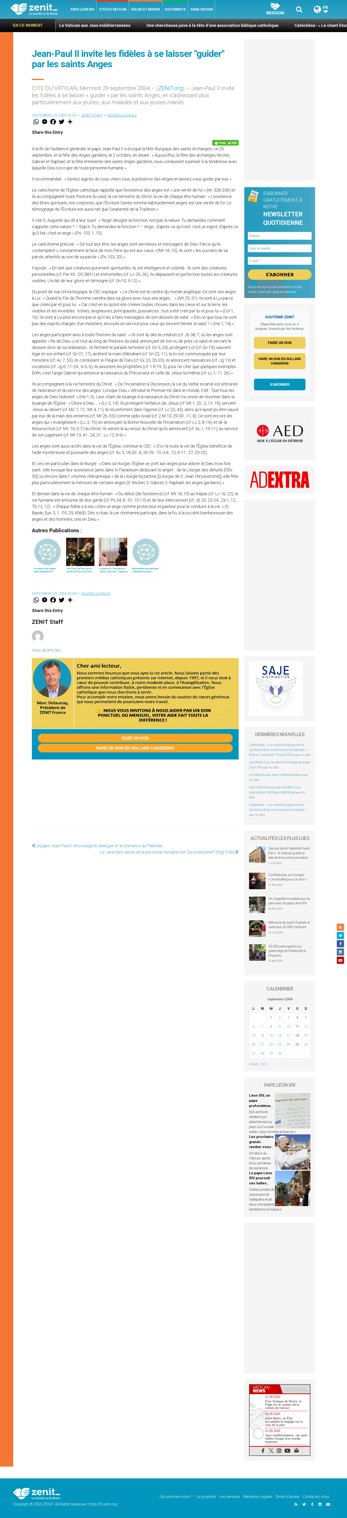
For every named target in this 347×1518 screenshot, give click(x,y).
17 (288, 1035)
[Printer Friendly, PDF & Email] (225, 143)
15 (271, 1035)
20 (253, 1044)
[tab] (265, 1389)
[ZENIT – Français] (39, 9)
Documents (175, 9)
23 (280, 1044)
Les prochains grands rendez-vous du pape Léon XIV (261, 1147)
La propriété (206, 1496)
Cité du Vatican (113, 9)
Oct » (264, 1064)
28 (262, 1053)
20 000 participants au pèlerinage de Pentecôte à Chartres (287, 950)
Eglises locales (122, 115)
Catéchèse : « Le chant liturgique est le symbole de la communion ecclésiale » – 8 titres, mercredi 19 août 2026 (279, 750)
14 (262, 1035)
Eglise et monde (145, 9)
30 (280, 1053)
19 (306, 1035)
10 (288, 1026)
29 (271, 1053)
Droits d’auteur (288, 1496)
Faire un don (202, 9)
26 (306, 1044)
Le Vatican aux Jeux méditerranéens (275, 775)
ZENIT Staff (92, 115)
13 (253, 1035)
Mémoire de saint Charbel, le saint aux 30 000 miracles (289, 925)
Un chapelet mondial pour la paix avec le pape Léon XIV (289, 901)
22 (271, 1044)
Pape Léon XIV (82, 9)
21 (262, 1044)
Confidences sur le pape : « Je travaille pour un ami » (287, 877)
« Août (253, 1064)
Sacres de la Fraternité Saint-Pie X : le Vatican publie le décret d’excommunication (289, 853)
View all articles (46, 650)
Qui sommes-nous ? (176, 1496)
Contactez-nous (316, 1496)
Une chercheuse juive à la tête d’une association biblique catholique (161, 25)
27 (253, 1053)
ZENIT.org (170, 88)
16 (280, 1035)
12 (306, 1026)
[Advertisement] (135, 800)
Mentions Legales (257, 1496)
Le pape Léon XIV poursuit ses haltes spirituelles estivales (260, 1183)
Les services (229, 1496)
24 (288, 1044)
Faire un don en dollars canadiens (135, 748)
